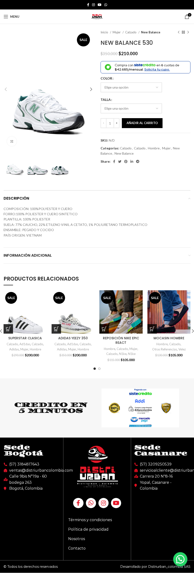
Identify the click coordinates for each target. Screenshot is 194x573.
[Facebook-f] (78, 503)
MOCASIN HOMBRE (169, 338)
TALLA (106, 100)
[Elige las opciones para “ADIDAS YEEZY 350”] (56, 329)
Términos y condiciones (90, 520)
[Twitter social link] (120, 161)
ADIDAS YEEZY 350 (73, 338)
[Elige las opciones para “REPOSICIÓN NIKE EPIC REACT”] (104, 329)
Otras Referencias (164, 349)
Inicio (105, 32)
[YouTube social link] (99, 5)
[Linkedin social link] (132, 161)
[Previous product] (178, 32)
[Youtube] (116, 503)
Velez (182, 349)
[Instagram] (103, 503)
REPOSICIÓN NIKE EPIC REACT (121, 340)
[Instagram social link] (93, 5)
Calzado (131, 32)
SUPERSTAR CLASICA (25, 338)
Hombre (154, 148)
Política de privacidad (88, 529)
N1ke (123, 354)
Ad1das (24, 344)
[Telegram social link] (138, 161)
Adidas (14, 349)
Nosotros (76, 539)
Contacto (77, 548)
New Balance (150, 32)
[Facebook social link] (88, 5)
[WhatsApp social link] (106, 5)
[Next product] (188, 32)
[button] (180, 559)
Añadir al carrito (142, 123)
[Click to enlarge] (12, 141)
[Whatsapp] (91, 503)
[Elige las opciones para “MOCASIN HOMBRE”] (152, 329)
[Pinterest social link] (126, 161)
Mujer (117, 32)
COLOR (106, 78)
